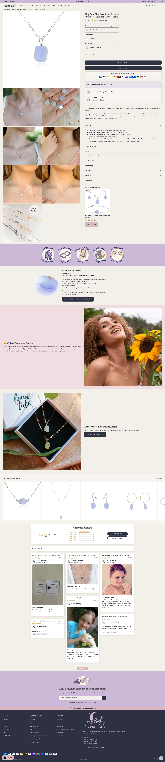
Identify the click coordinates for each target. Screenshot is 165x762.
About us (59, 720)
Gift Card (6, 736)
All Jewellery (7, 9)
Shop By (6, 729)
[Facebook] (156, 1)
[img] (36, 558)
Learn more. (93, 734)
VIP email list (34, 726)
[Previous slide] (87, 201)
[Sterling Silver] (86, 220)
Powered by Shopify (18, 759)
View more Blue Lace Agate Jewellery (78, 299)
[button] (96, 20)
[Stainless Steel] (94, 220)
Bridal (5, 733)
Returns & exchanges (37, 739)
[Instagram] (159, 1)
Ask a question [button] (117, 538)
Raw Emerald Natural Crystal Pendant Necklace (82, 556)
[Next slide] (107, 201)
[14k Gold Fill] (88, 220)
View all (159, 479)
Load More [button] (82, 668)
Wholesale (60, 726)
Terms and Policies (82, 759)
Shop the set (91, 225)
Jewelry (6, 720)
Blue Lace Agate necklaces (37, 9)
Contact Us (34, 742)
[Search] (152, 5)
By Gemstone (8, 723)
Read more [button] (105, 607)
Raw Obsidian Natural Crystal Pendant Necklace (47, 622)
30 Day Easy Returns (8, 1)
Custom (6, 726)
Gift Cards (59, 733)
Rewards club (34, 723)
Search (32, 720)
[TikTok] (162, 1)
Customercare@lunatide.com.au (94, 747)
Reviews (6, 739)
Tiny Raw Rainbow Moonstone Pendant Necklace (117, 556)
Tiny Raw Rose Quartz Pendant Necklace (114, 618)
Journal (59, 723)
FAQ (31, 729)
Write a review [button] (117, 534)
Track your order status (38, 736)
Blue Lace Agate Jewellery (20, 9)
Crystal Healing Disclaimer (65, 729)
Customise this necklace (95, 435)
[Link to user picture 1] (47, 584)
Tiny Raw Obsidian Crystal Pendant (48, 555)
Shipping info (34, 733)
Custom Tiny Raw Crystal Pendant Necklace (80, 599)
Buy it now (123, 68)
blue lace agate (148, 108)
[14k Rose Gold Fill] (91, 220)
